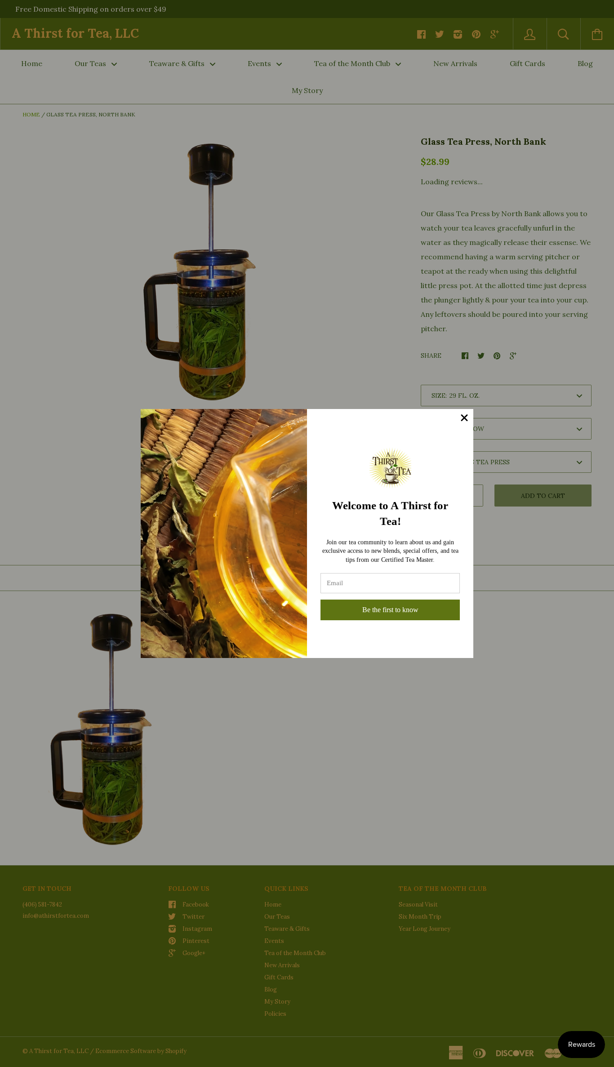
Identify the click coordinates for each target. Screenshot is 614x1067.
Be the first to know (390, 610)
